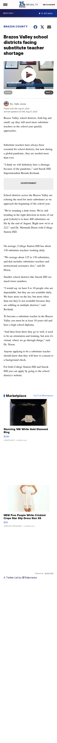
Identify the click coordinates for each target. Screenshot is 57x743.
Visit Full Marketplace (43, 396)
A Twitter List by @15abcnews (20, 577)
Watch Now (48, 5)
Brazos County (16, 26)
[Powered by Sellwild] (49, 573)
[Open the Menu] (5, 4)
